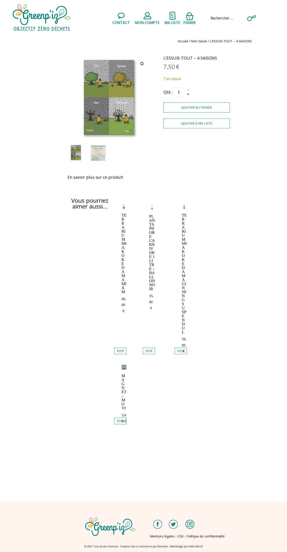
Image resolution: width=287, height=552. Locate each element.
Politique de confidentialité (205, 536)
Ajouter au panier (196, 107)
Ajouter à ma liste (196, 123)
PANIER (189, 20)
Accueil (183, 41)
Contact (121, 22)
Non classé (199, 41)
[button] (142, 64)
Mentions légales (162, 536)
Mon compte (147, 22)
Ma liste (172, 22)
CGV (180, 536)
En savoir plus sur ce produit (95, 177)
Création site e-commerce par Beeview (144, 546)
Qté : (168, 92)
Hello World (196, 546)
